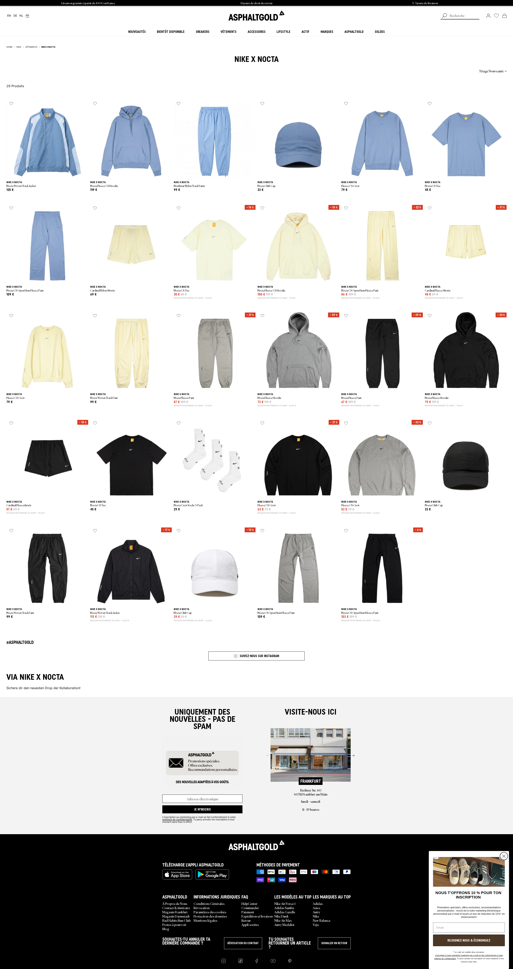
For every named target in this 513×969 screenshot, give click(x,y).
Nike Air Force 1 (284, 903)
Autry (316, 912)
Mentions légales (205, 920)
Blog (165, 929)
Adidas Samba (284, 907)
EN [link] (9, 15)
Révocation (202, 907)
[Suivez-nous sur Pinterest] (290, 961)
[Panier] (504, 16)
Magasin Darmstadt (176, 916)
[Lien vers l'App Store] (177, 874)
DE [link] (15, 15)
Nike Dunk (281, 916)
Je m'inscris (202, 809)
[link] (256, 16)
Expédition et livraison (257, 916)
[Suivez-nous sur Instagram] (223, 961)
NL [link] (21, 15)
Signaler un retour (334, 943)
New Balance (321, 920)
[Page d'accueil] (256, 845)
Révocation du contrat (243, 943)
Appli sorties (250, 924)
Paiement (247, 912)
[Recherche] (444, 16)
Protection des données (210, 916)
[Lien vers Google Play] (212, 874)
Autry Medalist (284, 924)
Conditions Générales (209, 903)
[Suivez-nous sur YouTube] (273, 961)
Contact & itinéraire (176, 907)
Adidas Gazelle (284, 912)
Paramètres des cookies (210, 912)
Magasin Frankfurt (175, 912)
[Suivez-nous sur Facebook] (256, 961)
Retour (246, 920)
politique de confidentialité (177, 819)
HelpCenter (249, 903)
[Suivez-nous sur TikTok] (240, 961)
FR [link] (27, 15)
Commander (250, 907)
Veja (316, 924)
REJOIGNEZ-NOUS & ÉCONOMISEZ (468, 940)
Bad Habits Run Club (176, 920)
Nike (316, 916)
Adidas (318, 903)
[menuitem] (28, 71)
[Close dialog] (503, 856)
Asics (316, 907)
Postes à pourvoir (174, 924)
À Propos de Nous (174, 903)
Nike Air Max (283, 920)
